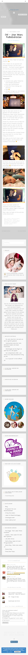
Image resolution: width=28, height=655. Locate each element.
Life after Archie (9, 539)
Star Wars (6, 223)
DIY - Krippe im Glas (14, 597)
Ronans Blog (8, 549)
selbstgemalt (14, 222)
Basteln (9, 218)
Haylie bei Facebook (11, 379)
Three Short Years (10, 551)
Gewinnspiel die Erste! (14, 601)
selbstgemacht (7, 222)
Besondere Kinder (8, 219)
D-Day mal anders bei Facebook (12, 369)
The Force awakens (8, 224)
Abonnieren (5, 622)
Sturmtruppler (13, 223)
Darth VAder (7, 220)
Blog (6, 506)
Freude (14, 220)
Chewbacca (15, 219)
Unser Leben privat (10, 520)
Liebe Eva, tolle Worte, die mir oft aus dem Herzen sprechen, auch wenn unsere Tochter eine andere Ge (16, 568)
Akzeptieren (17, 651)
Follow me (15, 641)
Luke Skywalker (16, 221)
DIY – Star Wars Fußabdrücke (14, 35)
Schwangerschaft (10, 518)
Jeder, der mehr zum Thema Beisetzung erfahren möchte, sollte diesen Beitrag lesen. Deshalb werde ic (16, 580)
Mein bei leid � (13, 573)
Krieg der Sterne (8, 221)
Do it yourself (14, 40)
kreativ (18, 220)
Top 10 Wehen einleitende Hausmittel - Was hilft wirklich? (17, 593)
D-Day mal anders (10, 513)
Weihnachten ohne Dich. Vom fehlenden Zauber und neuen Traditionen (12, 345)
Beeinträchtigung (15, 218)
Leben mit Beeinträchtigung (12, 515)
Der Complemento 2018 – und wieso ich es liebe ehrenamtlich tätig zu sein (14, 354)
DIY (11, 220)
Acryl (5, 218)
